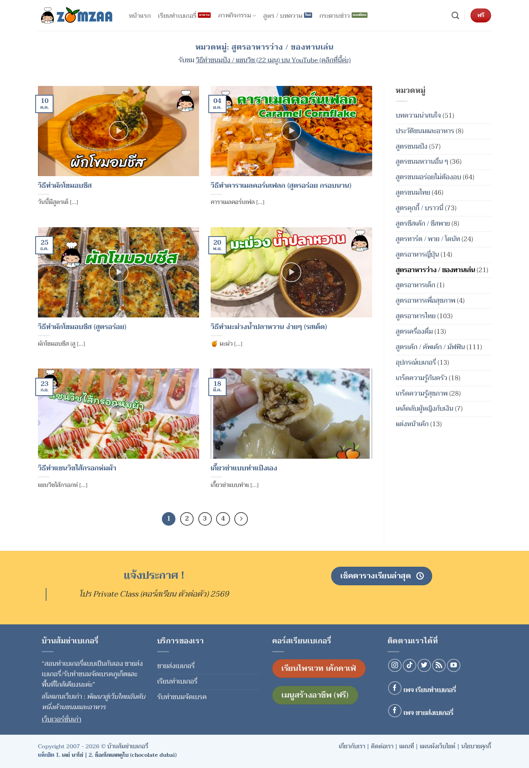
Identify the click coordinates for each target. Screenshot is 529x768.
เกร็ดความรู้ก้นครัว (421, 377)
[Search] (455, 15)
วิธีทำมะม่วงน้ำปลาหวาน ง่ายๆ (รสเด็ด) (269, 327)
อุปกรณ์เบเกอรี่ (416, 362)
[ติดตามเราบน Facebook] (395, 688)
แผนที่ (406, 746)
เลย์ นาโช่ (72, 755)
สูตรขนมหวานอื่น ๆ (422, 161)
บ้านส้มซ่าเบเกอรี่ (127, 746)
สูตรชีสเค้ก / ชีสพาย (423, 223)
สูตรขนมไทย (413, 192)
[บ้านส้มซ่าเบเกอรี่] (76, 15)
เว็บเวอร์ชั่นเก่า (61, 719)
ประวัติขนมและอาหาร (425, 130)
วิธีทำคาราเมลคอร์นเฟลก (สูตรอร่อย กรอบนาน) (281, 186)
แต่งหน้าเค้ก (412, 424)
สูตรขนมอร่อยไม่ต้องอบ (428, 177)
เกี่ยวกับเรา (352, 746)
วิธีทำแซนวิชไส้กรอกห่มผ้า (77, 468)
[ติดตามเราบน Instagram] (395, 665)
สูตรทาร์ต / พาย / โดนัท (428, 238)
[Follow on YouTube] (453, 665)
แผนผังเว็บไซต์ (437, 746)
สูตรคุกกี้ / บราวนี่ (419, 208)
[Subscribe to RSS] (439, 665)
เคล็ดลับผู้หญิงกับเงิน (424, 408)
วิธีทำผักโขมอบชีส (65, 186)
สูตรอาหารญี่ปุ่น (417, 254)
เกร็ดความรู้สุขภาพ (422, 393)
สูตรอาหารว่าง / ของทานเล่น (435, 269)
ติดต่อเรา (382, 746)
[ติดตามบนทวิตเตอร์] (424, 665)
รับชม (265, 60)
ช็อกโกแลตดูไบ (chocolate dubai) (136, 755)
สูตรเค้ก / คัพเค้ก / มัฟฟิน (430, 346)
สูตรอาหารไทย (416, 316)
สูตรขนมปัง (412, 146)
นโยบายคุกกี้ (476, 746)
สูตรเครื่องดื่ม (414, 331)
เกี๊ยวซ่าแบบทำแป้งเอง (244, 468)
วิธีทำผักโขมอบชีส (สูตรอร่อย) (82, 327)
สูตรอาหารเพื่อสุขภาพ (425, 300)
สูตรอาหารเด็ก (415, 285)
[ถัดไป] (241, 519)
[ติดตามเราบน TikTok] (409, 665)
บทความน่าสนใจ (418, 115)
